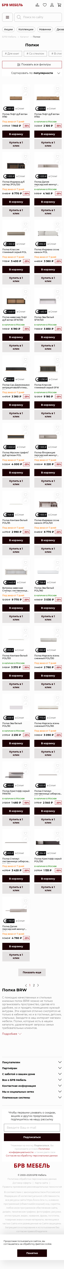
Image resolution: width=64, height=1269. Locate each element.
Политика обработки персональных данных (32, 1179)
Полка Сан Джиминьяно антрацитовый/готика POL (16, 387)
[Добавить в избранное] (25, 88)
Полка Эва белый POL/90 (12, 724)
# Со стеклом (35, 53)
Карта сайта (41, 1183)
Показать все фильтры (36, 64)
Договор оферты (22, 1183)
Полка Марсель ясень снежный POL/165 (46, 724)
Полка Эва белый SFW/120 (44, 318)
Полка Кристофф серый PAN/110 (16, 792)
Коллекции (25, 29)
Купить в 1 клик (16, 144)
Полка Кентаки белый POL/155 (14, 657)
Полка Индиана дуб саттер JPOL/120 (13, 183)
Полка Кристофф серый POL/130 (48, 860)
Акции (8, 29)
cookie (47, 1244)
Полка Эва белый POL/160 (44, 589)
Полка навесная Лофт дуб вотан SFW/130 (14, 318)
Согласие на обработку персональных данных (32, 1155)
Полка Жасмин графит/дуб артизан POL (15, 454)
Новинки (45, 29)
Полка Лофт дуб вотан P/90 (14, 115)
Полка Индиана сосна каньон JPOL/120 (46, 521)
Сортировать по (32, 73)
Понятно (32, 1253)
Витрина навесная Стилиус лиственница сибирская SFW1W (14, 590)
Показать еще (32, 972)
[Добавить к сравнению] (25, 94)
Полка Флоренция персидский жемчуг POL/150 (45, 454)
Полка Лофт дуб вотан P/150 (46, 115)
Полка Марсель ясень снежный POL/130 (46, 657)
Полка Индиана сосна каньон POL (46, 250)
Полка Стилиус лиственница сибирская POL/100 (48, 793)
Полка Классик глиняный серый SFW (46, 386)
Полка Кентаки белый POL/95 (14, 521)
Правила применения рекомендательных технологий (32, 1186)
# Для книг (12, 53)
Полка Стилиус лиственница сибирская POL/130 (16, 860)
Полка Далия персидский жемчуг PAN (13, 928)
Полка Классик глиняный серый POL (14, 250)
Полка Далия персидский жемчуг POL (45, 183)
